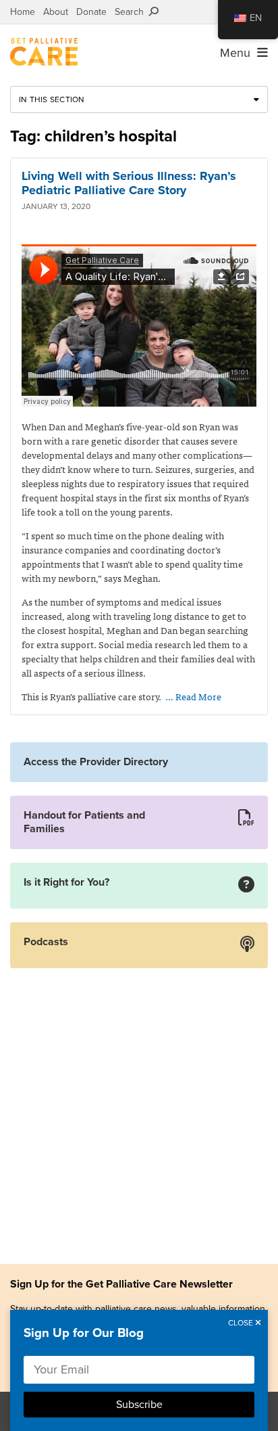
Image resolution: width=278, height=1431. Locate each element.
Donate (91, 12)
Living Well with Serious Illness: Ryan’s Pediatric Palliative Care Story (129, 183)
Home (22, 12)
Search (132, 12)
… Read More (193, 696)
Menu (238, 52)
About (55, 12)
